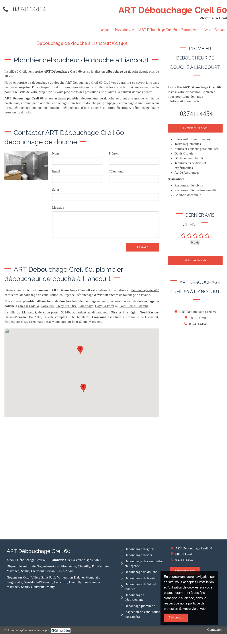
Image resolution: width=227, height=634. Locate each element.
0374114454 (29, 9)
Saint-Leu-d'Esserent (133, 306)
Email (56, 171)
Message (58, 207)
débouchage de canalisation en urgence (47, 295)
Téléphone (116, 171)
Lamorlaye (85, 306)
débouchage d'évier (90, 295)
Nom (55, 153)
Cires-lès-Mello (28, 306)
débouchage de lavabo (134, 295)
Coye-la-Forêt (104, 306)
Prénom (114, 153)
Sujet (55, 189)
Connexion (215, 629)
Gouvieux (48, 306)
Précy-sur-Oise (66, 306)
